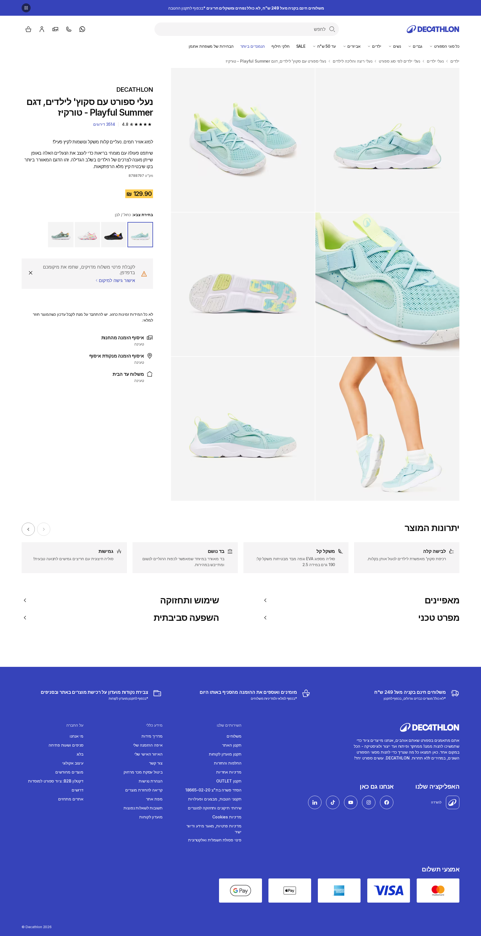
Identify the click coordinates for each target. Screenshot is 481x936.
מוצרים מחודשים (69, 772)
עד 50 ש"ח (326, 46)
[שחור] (113, 234)
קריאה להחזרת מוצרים (143, 790)
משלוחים (234, 736)
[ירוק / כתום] (60, 234)
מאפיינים (442, 600)
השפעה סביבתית (186, 617)
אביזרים (353, 46)
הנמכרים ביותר (252, 46)
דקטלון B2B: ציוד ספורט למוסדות (55, 781)
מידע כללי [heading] (154, 725)
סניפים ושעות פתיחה (66, 745)
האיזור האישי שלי (148, 754)
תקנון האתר (231, 745)
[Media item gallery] (315, 284)
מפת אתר (154, 799)
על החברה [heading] (74, 725)
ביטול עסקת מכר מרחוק (143, 772)
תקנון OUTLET (228, 781)
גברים (417, 46)
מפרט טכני (438, 617)
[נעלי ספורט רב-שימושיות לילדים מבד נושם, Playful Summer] (387, 140)
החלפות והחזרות (227, 763)
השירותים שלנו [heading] (229, 725)
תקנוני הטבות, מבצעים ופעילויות (214, 799)
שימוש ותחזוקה (189, 600)
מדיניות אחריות (228, 772)
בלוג (80, 754)
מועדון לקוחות (150, 816)
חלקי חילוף (280, 46)
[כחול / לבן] (140, 234)
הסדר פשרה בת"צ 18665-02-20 (213, 790)
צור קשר (155, 763)
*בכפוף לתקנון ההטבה (246, 8)
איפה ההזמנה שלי (148, 745)
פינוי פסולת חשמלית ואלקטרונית (214, 839)
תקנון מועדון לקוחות (225, 754)
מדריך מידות (152, 736)
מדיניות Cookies (226, 816)
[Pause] (26, 7)
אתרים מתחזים (70, 799)
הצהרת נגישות (150, 781)
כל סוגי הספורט (446, 46)
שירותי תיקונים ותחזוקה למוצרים (214, 807)
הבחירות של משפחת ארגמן (211, 46)
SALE (301, 46)
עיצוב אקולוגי (72, 763)
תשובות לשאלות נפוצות (143, 807)
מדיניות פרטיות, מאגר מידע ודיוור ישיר (213, 828)
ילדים (376, 46)
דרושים (77, 790)
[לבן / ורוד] (87, 234)
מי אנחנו (76, 736)
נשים (396, 46)
